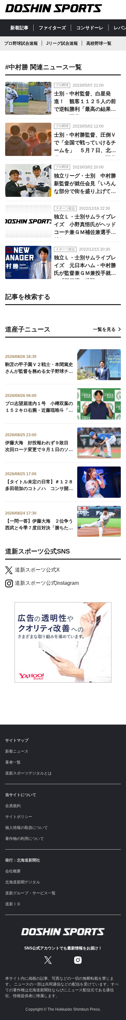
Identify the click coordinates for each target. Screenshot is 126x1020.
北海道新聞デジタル (22, 882)
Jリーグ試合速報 (62, 43)
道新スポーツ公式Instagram (47, 583)
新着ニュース (16, 751)
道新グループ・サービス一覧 (30, 893)
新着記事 (19, 27)
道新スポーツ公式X (37, 570)
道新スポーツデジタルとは (28, 773)
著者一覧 (13, 762)
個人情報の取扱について (26, 827)
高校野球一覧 (98, 43)
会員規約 (13, 805)
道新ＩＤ (13, 904)
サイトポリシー (18, 816)
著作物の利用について (24, 838)
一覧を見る (104, 329)
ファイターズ (52, 27)
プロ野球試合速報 (21, 43)
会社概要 (13, 871)
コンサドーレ (89, 27)
